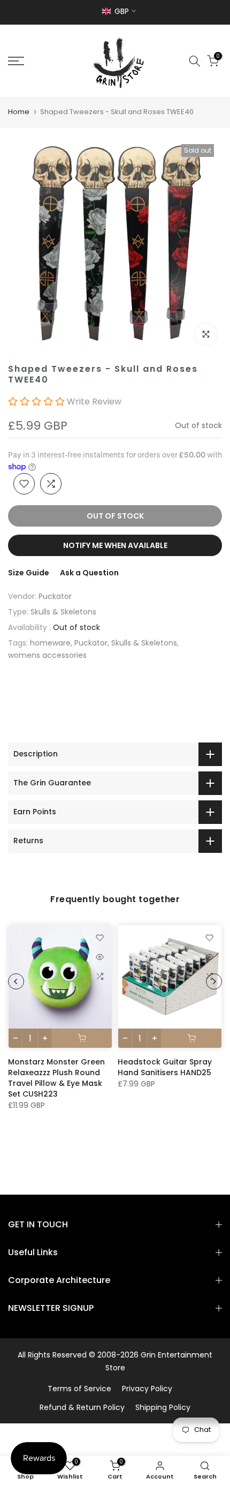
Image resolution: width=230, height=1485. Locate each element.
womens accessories (47, 655)
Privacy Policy (147, 1388)
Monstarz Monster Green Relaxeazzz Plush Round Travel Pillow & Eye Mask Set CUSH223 (56, 1077)
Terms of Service (79, 1388)
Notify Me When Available (115, 545)
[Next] (214, 981)
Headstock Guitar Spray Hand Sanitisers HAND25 (165, 1067)
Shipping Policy (162, 1407)
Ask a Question (89, 572)
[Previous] (16, 981)
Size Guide (28, 572)
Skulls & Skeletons (63, 611)
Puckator (55, 596)
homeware (50, 643)
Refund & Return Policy (82, 1407)
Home (18, 112)
